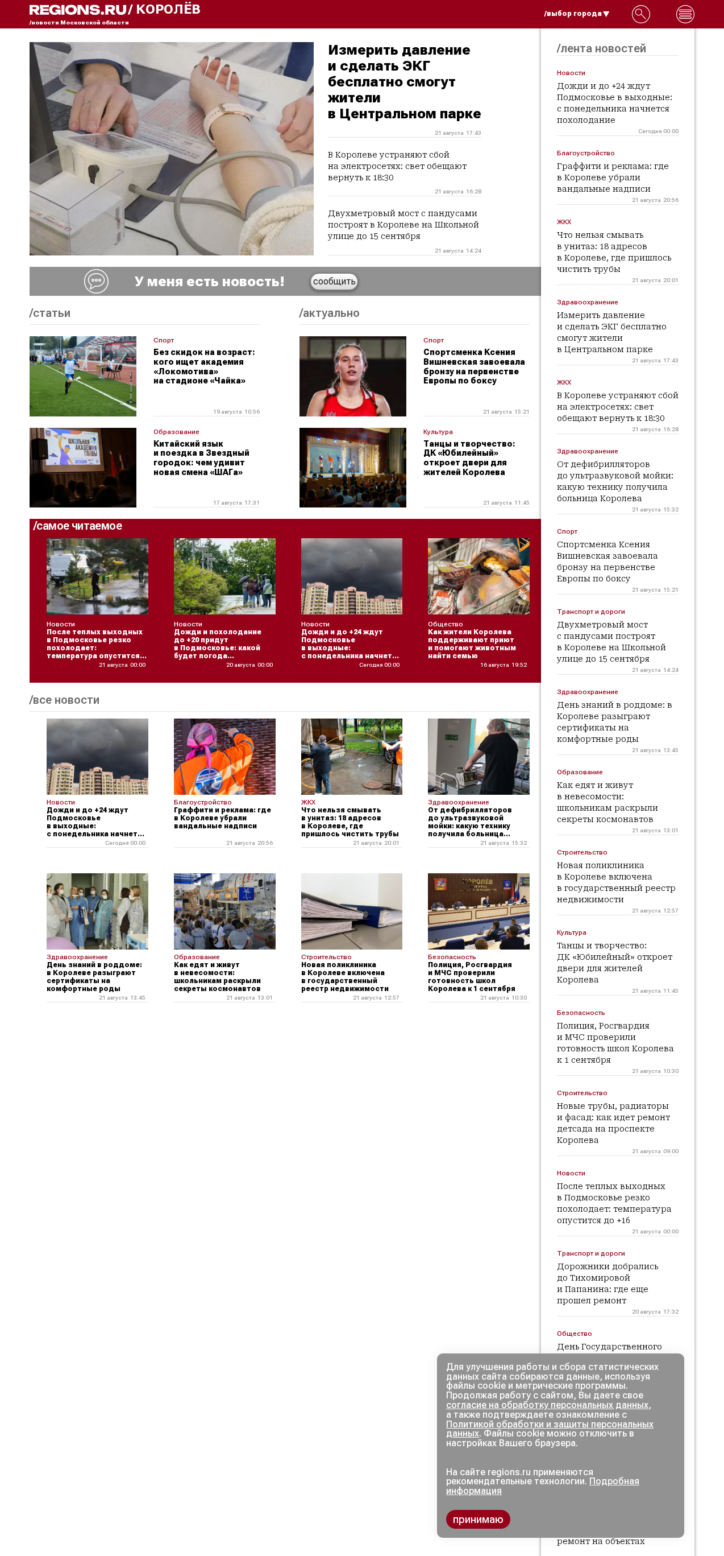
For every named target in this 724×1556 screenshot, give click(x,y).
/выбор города (573, 14)
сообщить (334, 281)
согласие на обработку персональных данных (547, 1405)
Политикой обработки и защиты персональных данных (550, 1429)
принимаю (478, 1519)
